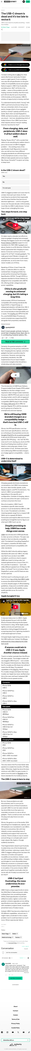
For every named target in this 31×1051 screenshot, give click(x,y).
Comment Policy (12, 943)
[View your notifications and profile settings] (28, 958)
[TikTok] (29, 1032)
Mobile (3, 10)
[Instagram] (7, 1032)
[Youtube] (13, 1032)
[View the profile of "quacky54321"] (3, 327)
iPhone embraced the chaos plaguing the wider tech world (14, 641)
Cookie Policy (15, 1028)
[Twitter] (18, 1032)
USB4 (3, 535)
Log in (23, 946)
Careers (15, 1015)
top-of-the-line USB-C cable (19, 579)
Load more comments (15, 978)
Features (3, 924)
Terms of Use (15, 1019)
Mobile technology (7, 937)
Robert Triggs (6, 27)
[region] (15, 972)
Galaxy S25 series (9, 404)
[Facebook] (2, 1032)
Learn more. (27, 7)
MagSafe (20, 773)
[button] (15, 1)
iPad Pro (16, 669)
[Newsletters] (23, 1032)
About (15, 1006)
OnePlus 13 (13, 314)
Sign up (27, 946)
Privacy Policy (15, 1023)
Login (27, 1)
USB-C (19, 75)
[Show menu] (1, 1)
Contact (15, 1010)
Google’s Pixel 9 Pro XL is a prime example (15, 435)
